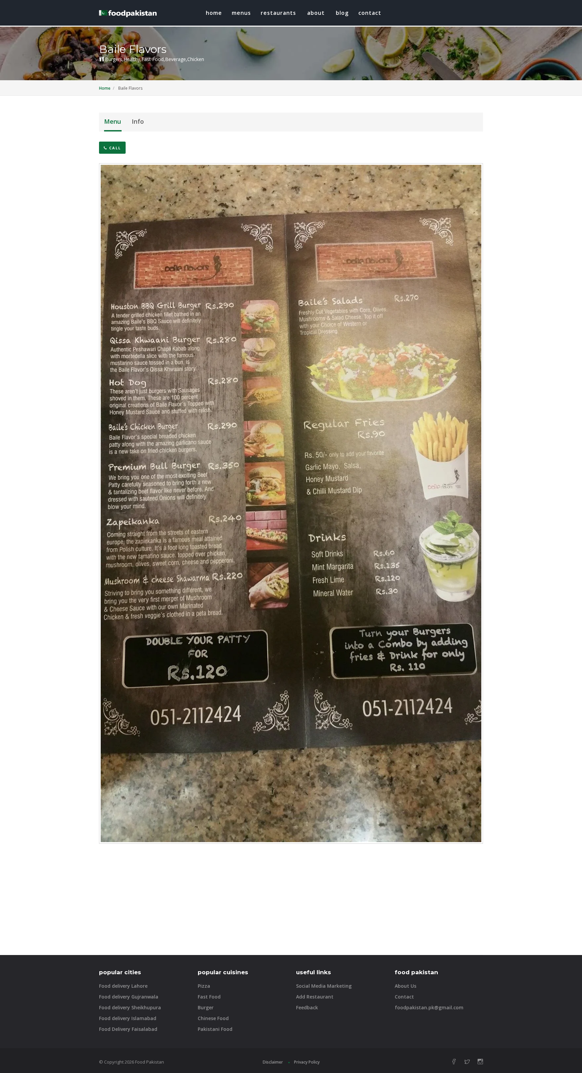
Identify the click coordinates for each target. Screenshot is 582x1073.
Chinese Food (213, 1018)
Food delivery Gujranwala (128, 996)
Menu (112, 121)
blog (342, 13)
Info (138, 121)
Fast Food (209, 996)
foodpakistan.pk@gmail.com (429, 1007)
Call (114, 147)
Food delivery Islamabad (127, 1018)
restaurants (278, 13)
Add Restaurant (314, 996)
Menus (241, 13)
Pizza (204, 986)
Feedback (307, 1007)
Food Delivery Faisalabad (128, 1029)
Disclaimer (273, 1062)
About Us (405, 986)
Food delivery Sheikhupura (130, 1007)
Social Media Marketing (324, 986)
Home (214, 13)
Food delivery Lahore (123, 986)
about (316, 13)
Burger (206, 1007)
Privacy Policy (307, 1062)
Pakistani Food (215, 1029)
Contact (369, 13)
